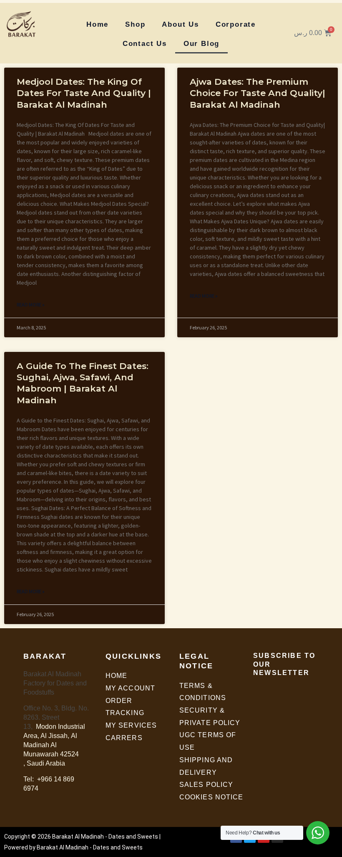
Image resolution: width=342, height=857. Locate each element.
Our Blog (201, 44)
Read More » (31, 304)
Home (97, 24)
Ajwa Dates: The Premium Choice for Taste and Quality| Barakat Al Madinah (257, 93)
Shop (135, 24)
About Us (180, 24)
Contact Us (145, 44)
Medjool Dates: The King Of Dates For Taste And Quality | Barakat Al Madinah (84, 93)
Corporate (236, 24)
